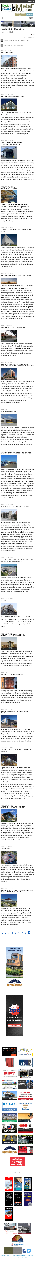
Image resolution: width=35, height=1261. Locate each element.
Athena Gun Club (8, 411)
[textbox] (15, 18)
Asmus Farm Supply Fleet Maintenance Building (12, 143)
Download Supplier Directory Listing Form (23, 1255)
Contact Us (24, 1258)
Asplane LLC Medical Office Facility (17, 275)
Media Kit (30, 14)
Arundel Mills (7, 52)
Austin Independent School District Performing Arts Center (17, 891)
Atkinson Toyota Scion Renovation (16, 453)
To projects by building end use (12, 45)
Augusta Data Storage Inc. (13, 635)
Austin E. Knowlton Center (13, 807)
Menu (32, 1)
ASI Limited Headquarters (12, 96)
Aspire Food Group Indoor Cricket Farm (16, 230)
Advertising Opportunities (14, 1258)
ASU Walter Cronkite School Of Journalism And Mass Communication (17, 365)
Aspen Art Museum (9, 188)
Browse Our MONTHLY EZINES (17, 1251)
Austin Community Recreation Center (14, 712)
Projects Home (7, 32)
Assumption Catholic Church (14, 327)
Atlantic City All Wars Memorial (15, 506)
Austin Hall (6, 848)
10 (3, 937)
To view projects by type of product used (15, 40)
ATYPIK (3, 600)
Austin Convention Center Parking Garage (16, 750)
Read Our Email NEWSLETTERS (8, 1251)
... (7, 937)
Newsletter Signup (20, 14)
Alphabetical (28, 37)
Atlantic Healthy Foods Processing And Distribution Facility (17, 560)
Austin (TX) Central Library (13, 674)
